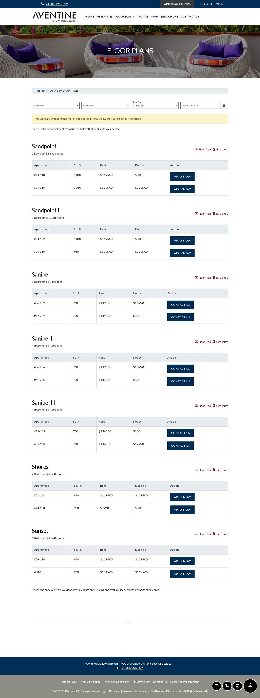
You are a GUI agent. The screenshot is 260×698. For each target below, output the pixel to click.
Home (89, 16)
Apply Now (184, 176)
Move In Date (190, 105)
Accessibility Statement (184, 681)
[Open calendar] (224, 105)
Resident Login (213, 4)
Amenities (104, 16)
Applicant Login (179, 4)
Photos (142, 16)
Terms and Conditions (116, 681)
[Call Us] (227, 686)
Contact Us (190, 16)
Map (154, 16)
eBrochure (169, 16)
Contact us (182, 304)
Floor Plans (124, 16)
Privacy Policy (141, 681)
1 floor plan (138, 104)
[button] (203, 149)
